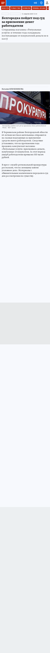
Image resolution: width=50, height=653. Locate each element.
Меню (3, 3)
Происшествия (14, 13)
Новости (5, 8)
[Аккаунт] (47, 3)
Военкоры (26, 8)
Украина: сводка (38, 8)
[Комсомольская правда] (14, 3)
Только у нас (16, 8)
